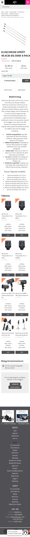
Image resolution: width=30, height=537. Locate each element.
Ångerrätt (15, 473)
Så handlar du (15, 448)
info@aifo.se (17, 512)
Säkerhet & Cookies (15, 460)
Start (2, 12)
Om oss (15, 438)
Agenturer (15, 466)
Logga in (15, 384)
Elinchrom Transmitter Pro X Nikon (20, 216)
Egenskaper (22, 90)
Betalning (15, 458)
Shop (6, 12)
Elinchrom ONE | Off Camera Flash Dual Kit (8, 295)
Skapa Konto (15, 476)
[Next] (27, 417)
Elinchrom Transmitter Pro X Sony (7, 256)
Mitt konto (15, 453)
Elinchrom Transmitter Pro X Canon (7, 216)
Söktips (15, 450)
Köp (8, 235)
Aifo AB (15, 509)
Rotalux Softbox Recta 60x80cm (10, 15)
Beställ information (15, 463)
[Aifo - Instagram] (3, 531)
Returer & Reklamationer (15, 471)
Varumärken (13, 12)
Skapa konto (15, 387)
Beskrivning (8, 90)
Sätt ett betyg (16, 61)
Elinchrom (21, 12)
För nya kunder (15, 445)
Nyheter (15, 433)
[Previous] (2, 417)
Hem (15, 431)
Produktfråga (10, 81)
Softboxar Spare (13, 14)
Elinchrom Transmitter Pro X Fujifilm (20, 256)
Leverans (15, 455)
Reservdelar (4, 14)
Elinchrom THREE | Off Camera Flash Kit (21, 294)
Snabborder (15, 436)
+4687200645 (18, 515)
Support (15, 468)
